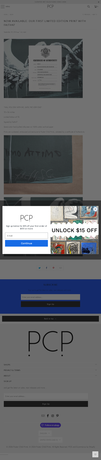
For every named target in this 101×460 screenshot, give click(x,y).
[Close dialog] (95, 209)
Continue (26, 243)
